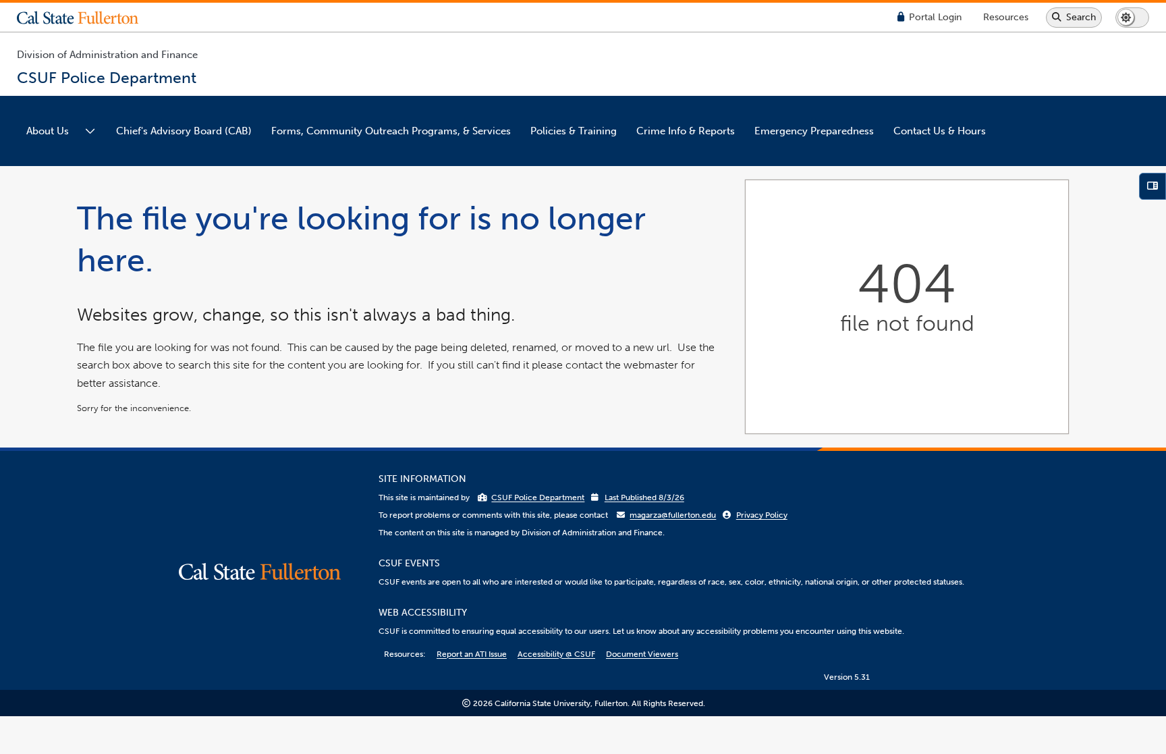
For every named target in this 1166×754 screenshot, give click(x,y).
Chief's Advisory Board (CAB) (184, 131)
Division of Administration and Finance (107, 55)
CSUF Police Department (537, 497)
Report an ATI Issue (472, 654)
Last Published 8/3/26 (644, 497)
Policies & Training (573, 131)
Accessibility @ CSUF (556, 654)
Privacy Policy (761, 515)
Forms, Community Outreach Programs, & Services (391, 131)
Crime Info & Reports (685, 131)
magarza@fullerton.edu (673, 515)
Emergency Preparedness (814, 131)
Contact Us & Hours (939, 131)
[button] (88, 17)
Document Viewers (642, 654)
